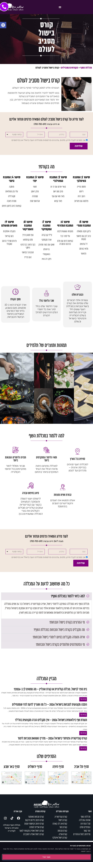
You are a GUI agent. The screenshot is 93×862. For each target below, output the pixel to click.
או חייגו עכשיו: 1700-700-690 (46, 124)
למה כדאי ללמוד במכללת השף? (68, 596)
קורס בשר (63, 827)
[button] (3, 25)
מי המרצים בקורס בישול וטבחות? (67, 622)
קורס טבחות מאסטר (36, 816)
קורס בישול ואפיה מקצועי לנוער (31, 830)
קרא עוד (83, 699)
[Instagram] (5, 818)
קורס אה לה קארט (60, 823)
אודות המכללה (84, 820)
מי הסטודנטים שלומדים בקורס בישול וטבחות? (60, 645)
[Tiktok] (12, 818)
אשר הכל (46, 857)
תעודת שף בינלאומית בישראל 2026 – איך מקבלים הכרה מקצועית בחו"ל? (51, 720)
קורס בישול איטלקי (59, 837)
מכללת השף (86, 67)
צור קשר (87, 830)
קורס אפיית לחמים (36, 827)
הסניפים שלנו (85, 827)
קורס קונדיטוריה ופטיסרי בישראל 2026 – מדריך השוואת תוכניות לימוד (52, 738)
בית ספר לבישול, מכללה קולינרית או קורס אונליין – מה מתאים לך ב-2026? (50, 689)
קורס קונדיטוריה (60, 816)
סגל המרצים (85, 823)
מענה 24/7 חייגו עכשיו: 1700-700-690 (46, 541)
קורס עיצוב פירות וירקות (34, 820)
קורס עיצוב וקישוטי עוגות (34, 823)
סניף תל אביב (81, 767)
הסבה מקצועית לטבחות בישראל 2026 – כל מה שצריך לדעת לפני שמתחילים (49, 705)
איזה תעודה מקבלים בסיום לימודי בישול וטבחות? (59, 637)
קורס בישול (62, 820)
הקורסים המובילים (69, 67)
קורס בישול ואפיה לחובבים (33, 834)
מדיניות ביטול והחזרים (81, 834)
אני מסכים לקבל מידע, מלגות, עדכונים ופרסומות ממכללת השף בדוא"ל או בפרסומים (48, 140)
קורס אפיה (63, 834)
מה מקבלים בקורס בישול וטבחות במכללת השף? (59, 630)
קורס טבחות (62, 830)
